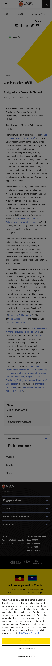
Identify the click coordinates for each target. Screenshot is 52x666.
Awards (10, 456)
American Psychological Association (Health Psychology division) (26, 370)
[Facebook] (22, 25)
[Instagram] (27, 25)
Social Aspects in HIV (17, 318)
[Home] (26, 4)
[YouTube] (37, 25)
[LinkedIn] (17, 25)
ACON (39, 335)
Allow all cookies (26, 641)
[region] (26, 630)
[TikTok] (32, 25)
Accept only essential (26, 648)
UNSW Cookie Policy (29, 633)
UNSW (6, 14)
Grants (9, 465)
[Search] (46, 4)
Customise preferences (26, 656)
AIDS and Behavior (16, 322)
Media (9, 473)
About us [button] (8, 524)
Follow (38, 21)
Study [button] (6, 508)
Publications (12, 438)
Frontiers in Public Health (19, 315)
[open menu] (6, 4)
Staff (20, 14)
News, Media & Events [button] (16, 516)
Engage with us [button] (12, 500)
